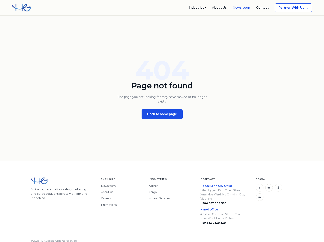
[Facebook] (259, 187)
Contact (262, 7)
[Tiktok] (278, 187)
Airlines (153, 186)
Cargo (153, 192)
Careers (106, 198)
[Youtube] (269, 187)
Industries (197, 7)
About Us (219, 7)
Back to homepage (162, 114)
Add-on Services (159, 198)
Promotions (109, 205)
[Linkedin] (259, 197)
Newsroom (241, 7)
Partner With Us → (293, 7)
